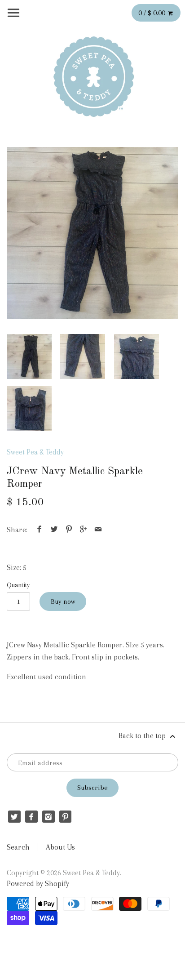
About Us (60, 847)
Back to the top (143, 735)
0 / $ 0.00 (152, 13)
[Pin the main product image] (69, 530)
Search (18, 847)
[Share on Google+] (83, 530)
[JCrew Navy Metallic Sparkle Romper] (92, 233)
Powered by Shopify (38, 883)
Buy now (63, 601)
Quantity (18, 584)
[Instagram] (48, 817)
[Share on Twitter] (54, 530)
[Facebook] (31, 817)
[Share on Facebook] (39, 530)
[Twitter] (14, 817)
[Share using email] (98, 530)
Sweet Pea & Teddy (35, 452)
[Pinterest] (65, 817)
